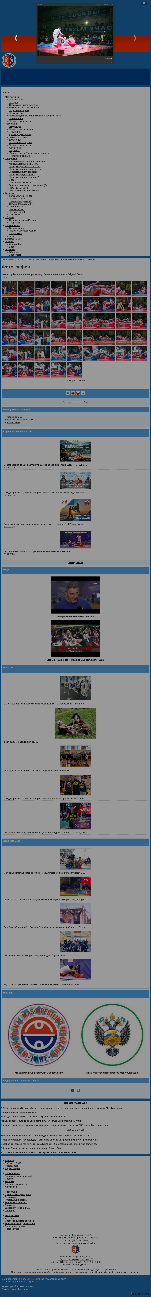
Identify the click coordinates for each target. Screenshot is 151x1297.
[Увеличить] (110, 4)
